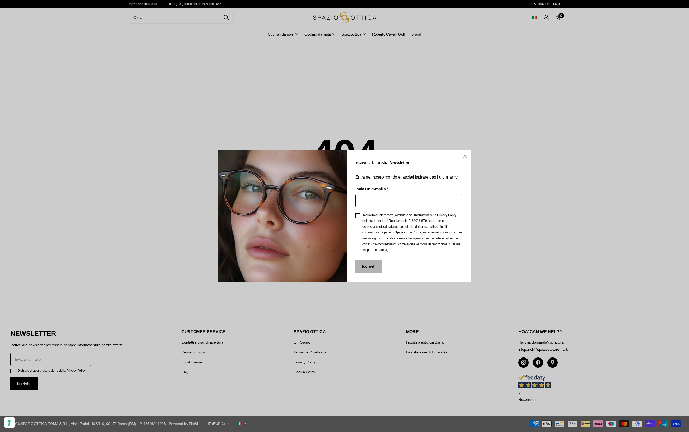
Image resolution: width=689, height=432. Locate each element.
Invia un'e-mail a (371, 189)
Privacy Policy (446, 215)
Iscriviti (368, 266)
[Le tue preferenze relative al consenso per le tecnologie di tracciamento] (9, 422)
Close (465, 156)
